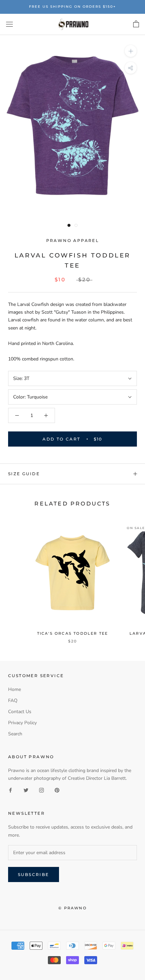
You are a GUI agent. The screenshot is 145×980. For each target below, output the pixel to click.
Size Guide (24, 473)
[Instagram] (41, 790)
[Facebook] (10, 790)
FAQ (13, 700)
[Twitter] (26, 790)
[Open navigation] (9, 24)
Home (14, 689)
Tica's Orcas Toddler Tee (72, 633)
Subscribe (33, 874)
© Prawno (72, 908)
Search (15, 734)
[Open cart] (136, 24)
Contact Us (19, 711)
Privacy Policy (22, 723)
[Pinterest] (57, 790)
